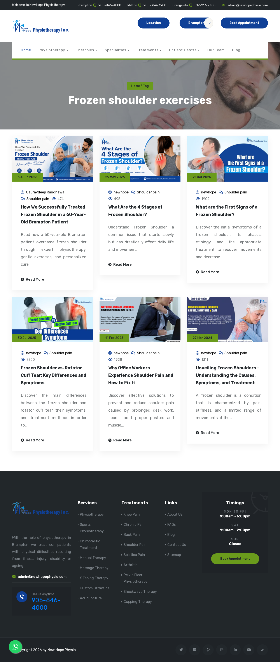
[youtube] (248, 649)
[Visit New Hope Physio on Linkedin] (235, 649)
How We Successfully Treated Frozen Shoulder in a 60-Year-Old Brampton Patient (53, 214)
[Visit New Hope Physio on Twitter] (181, 649)
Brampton (196, 23)
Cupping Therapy (138, 602)
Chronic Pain (134, 524)
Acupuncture (91, 598)
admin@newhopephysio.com (248, 5)
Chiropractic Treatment (90, 544)
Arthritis (130, 565)
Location (153, 23)
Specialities (115, 50)
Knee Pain (132, 514)
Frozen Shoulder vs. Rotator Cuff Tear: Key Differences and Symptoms (53, 375)
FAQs (171, 524)
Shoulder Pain (135, 545)
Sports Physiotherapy (92, 527)
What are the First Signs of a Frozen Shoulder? (226, 210)
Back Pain (132, 535)
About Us (174, 514)
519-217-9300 (204, 5)
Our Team (216, 50)
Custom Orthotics (94, 588)
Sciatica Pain (134, 555)
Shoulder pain (37, 199)
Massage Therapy (94, 568)
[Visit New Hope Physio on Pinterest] (208, 649)
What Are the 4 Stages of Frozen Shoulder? (135, 210)
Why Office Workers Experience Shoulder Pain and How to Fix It (140, 375)
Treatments (147, 50)
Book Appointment (244, 23)
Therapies (85, 50)
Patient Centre (183, 50)
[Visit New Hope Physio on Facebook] (194, 649)
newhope (121, 192)
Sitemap (174, 555)
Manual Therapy (93, 558)
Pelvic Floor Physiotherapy (135, 578)
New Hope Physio (61, 650)
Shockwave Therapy (140, 591)
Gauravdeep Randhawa (45, 192)
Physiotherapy (51, 50)
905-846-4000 (109, 5)
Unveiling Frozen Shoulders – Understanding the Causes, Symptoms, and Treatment (227, 375)
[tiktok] (262, 649)
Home (26, 50)
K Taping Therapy (94, 578)
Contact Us (176, 545)
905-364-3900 (155, 5)
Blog (236, 50)
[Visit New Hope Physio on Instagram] (221, 649)
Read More (34, 279)
